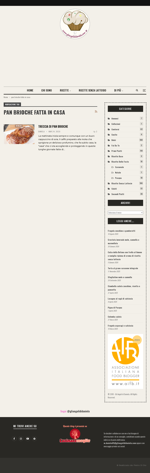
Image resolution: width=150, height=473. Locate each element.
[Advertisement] (75, 61)
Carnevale (119, 167)
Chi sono (46, 90)
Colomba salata (114, 316)
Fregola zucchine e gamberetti (121, 230)
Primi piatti (116, 150)
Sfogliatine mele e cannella (120, 277)
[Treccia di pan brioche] (19, 134)
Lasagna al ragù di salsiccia (120, 298)
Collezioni (115, 123)
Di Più (117, 90)
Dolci (19, 126)
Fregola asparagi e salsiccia (120, 325)
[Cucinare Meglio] (75, 433)
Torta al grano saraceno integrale (123, 268)
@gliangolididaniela (78, 411)
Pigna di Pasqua (115, 307)
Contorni (115, 129)
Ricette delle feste (120, 161)
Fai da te (115, 145)
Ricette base (117, 156)
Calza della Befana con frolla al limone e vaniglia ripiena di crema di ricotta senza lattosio (125, 256)
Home (30, 90)
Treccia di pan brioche (53, 126)
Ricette (64, 90)
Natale (118, 172)
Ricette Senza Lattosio (92, 90)
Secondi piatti (117, 194)
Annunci (114, 118)
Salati (114, 188)
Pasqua (118, 177)
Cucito (114, 134)
